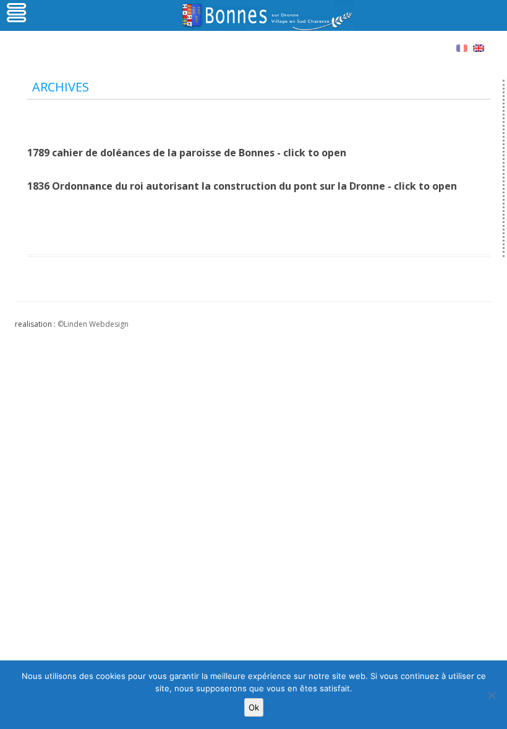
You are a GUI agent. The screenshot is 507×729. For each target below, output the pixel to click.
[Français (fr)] (461, 47)
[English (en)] (478, 47)
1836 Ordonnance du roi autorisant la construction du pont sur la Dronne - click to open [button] (242, 186)
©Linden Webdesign (93, 324)
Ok (254, 707)
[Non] (491, 695)
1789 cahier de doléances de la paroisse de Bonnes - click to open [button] (186, 152)
